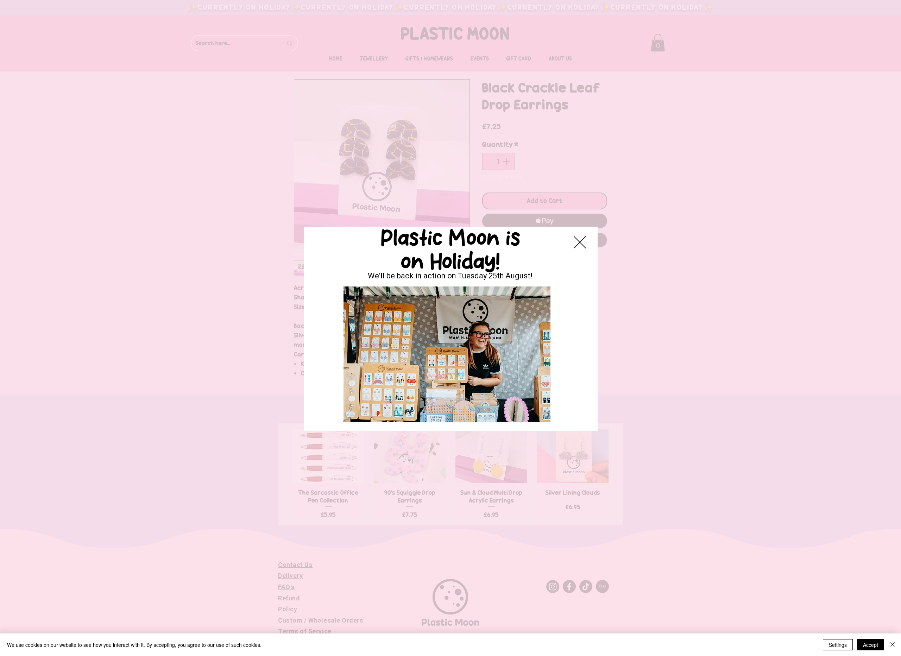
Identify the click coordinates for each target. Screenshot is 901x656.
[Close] (892, 644)
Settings (838, 644)
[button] (580, 242)
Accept (870, 644)
